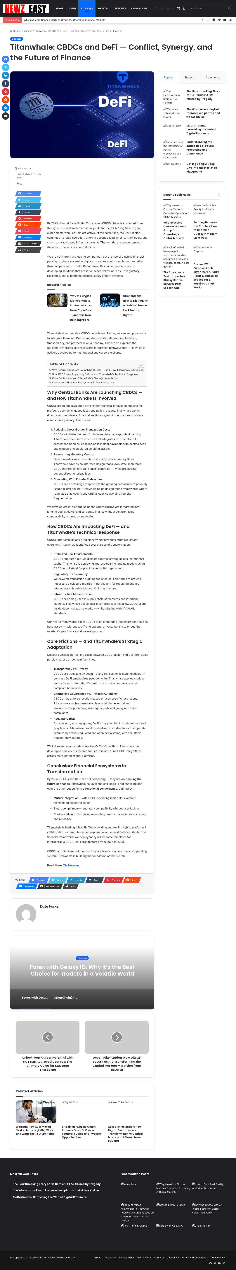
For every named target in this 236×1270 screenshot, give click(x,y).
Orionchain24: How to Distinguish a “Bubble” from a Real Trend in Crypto (135, 305)
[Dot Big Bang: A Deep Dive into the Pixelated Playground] (173, 169)
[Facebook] (5, 59)
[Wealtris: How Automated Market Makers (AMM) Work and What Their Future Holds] (36, 1111)
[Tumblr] (5, 83)
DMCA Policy (144, 1257)
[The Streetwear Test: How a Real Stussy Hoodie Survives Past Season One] (176, 257)
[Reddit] (5, 99)
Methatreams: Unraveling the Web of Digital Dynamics (201, 129)
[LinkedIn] (5, 75)
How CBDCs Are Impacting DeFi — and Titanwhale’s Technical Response (95, 374)
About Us (159, 1257)
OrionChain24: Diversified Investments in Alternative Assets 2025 (93, 970)
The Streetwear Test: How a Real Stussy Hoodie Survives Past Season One (174, 280)
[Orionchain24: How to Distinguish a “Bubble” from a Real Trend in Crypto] (110, 300)
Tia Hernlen (71, 865)
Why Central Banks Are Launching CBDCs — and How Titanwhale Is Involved (97, 369)
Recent (189, 77)
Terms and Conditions (194, 1257)
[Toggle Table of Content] (139, 365)
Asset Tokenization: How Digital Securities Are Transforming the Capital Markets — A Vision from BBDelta (125, 1134)
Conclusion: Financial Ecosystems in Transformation (83, 382)
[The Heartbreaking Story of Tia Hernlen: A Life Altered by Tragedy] (173, 97)
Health (103, 8)
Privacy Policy (126, 1257)
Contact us (139, 8)
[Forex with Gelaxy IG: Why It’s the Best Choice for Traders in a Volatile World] (173, 1233)
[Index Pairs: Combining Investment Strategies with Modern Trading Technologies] (138, 1192)
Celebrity (119, 8)
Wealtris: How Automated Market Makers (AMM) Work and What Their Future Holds (35, 1130)
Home (59, 8)
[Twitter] (5, 67)
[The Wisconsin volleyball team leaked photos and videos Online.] (173, 114)
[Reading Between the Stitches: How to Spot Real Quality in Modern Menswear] (206, 211)
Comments (213, 77)
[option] (93, 972)
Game (72, 8)
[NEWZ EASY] (26, 8)
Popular (169, 77)
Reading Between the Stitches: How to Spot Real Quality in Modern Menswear (205, 230)
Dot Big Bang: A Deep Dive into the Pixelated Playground (201, 167)
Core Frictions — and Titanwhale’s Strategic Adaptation (85, 378)
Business (87, 8)
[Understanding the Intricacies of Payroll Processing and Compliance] (173, 149)
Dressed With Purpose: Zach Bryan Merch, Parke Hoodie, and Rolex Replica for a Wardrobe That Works (206, 275)
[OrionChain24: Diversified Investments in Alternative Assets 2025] (209, 1233)
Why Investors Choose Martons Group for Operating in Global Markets (174, 230)
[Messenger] (5, 108)
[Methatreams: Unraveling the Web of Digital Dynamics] (173, 131)
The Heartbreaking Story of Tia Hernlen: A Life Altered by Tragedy (203, 95)
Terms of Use (217, 1257)
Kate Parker (24, 168)
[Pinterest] (5, 91)
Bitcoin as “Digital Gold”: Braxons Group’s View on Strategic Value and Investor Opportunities (81, 1132)
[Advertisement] (98, 189)
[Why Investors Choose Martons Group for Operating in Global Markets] (176, 211)
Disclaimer (173, 1257)
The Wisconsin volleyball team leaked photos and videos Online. (203, 113)
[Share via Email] (5, 116)
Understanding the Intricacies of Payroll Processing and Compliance (200, 147)
